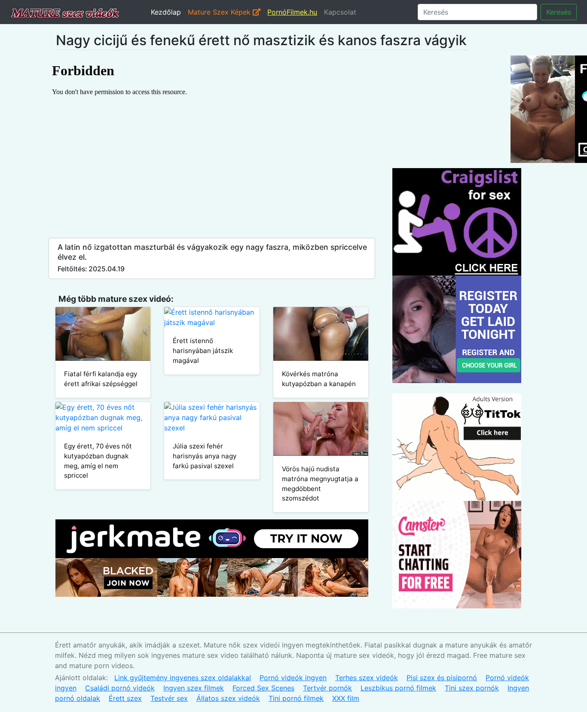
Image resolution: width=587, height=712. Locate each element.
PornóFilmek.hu (292, 12)
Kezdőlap (166, 12)
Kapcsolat (340, 12)
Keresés (558, 12)
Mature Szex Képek (220, 12)
